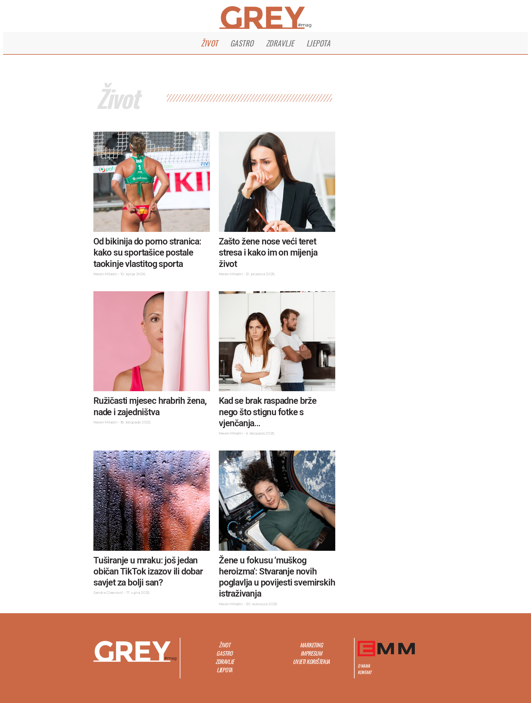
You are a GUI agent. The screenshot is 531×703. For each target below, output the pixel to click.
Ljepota (318, 43)
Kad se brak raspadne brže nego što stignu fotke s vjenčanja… (268, 411)
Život (209, 43)
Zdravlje (280, 43)
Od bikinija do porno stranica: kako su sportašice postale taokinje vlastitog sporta (147, 252)
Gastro (242, 43)
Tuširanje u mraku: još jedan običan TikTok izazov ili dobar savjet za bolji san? (148, 571)
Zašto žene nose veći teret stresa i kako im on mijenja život (268, 252)
